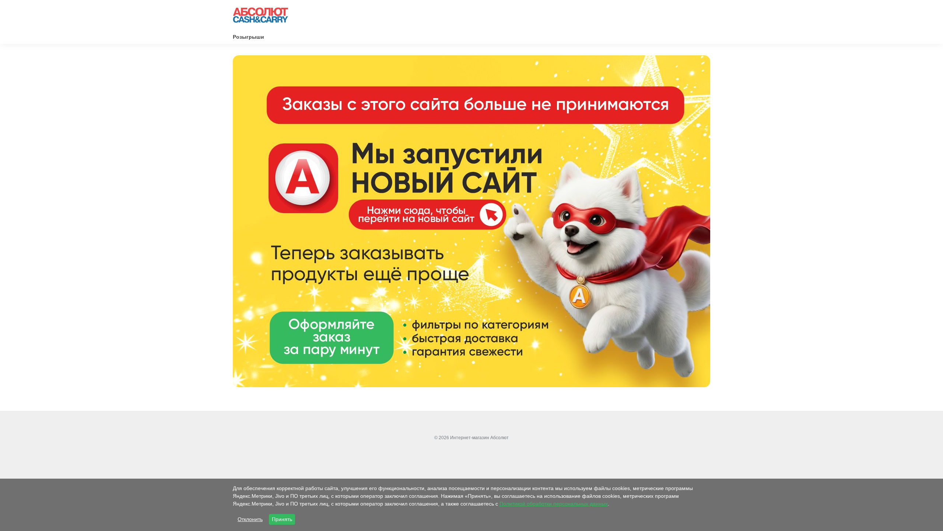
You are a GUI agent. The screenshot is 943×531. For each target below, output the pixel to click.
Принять (282, 519)
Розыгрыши (248, 37)
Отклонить (250, 519)
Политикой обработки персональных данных (553, 504)
